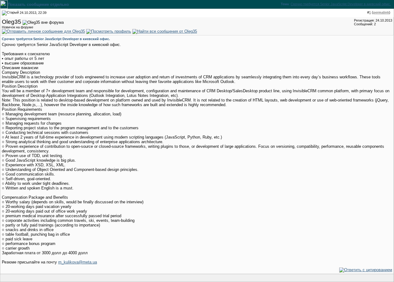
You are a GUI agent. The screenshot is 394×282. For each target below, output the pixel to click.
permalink (381, 12)
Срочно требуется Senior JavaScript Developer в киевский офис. (341, 4)
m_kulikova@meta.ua (77, 262)
